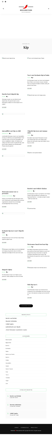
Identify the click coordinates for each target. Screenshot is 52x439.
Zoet (7, 383)
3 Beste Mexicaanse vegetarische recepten (16, 330)
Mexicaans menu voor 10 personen (10, 192)
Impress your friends (7, 195)
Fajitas (4, 272)
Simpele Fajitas (7, 270)
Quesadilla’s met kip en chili (11, 131)
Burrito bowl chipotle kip (10, 94)
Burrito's (29, 191)
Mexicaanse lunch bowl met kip (37, 244)
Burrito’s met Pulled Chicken (37, 188)
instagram (2, 1)
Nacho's (7, 357)
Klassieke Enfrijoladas (11, 321)
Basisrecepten (9, 339)
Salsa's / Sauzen (9, 369)
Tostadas (8, 377)
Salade (4, 96)
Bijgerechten (8, 342)
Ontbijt (7, 360)
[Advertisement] (26, 24)
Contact (16, 427)
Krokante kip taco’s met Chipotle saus (13, 231)
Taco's (3, 235)
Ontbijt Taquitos (10, 324)
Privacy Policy (34, 427)
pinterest (5, 1)
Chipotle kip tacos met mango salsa (37, 132)
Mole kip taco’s (32, 284)
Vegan (7, 380)
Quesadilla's (5, 133)
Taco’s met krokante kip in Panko (38, 75)
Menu (48, 8)
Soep (7, 372)
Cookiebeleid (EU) (25, 427)
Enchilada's (8, 348)
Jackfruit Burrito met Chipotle (13, 327)
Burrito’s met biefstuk (11, 318)
